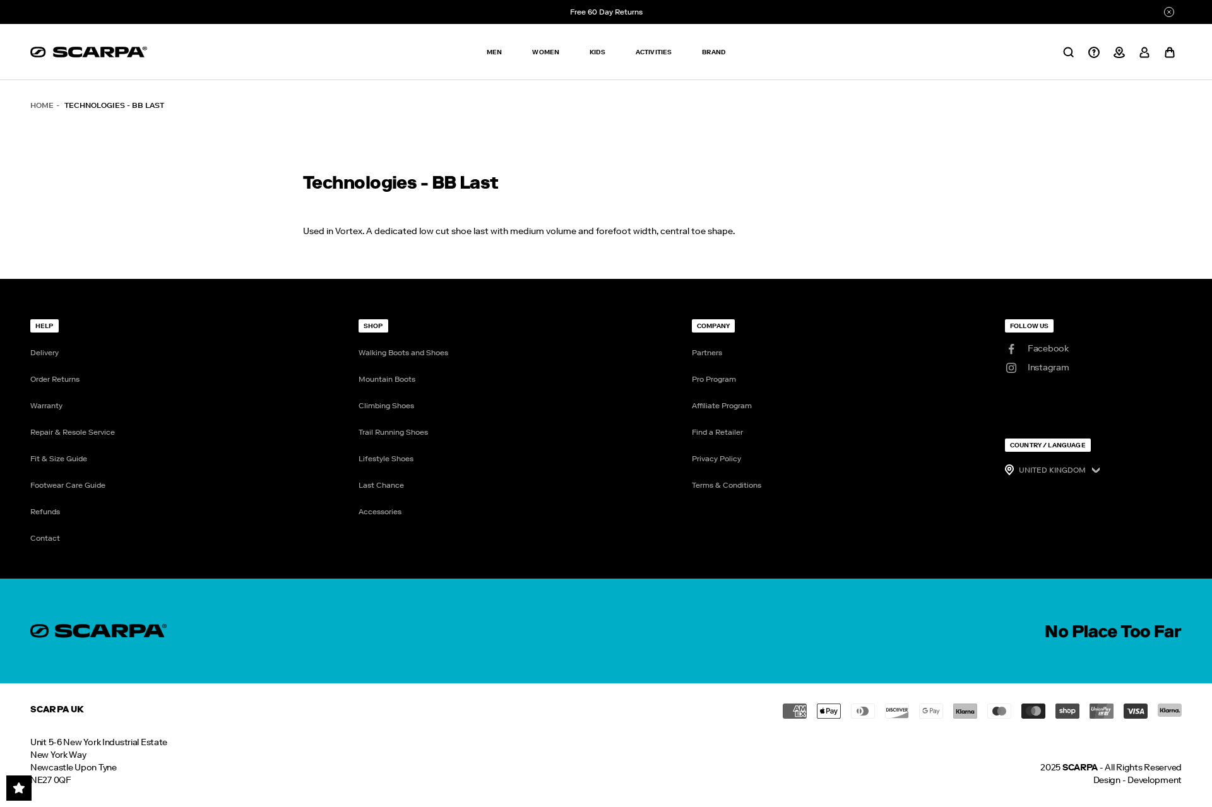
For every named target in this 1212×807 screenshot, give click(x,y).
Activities (654, 52)
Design (1106, 780)
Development (1154, 780)
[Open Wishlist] (19, 788)
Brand (713, 52)
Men (494, 52)
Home (42, 105)
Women (545, 52)
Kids (597, 52)
